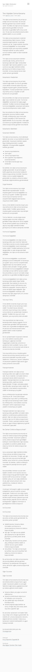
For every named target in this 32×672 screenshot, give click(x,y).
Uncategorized (7, 631)
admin (18, 15)
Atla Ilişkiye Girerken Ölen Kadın (12, 645)
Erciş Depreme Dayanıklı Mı (11, 640)
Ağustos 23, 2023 (9, 15)
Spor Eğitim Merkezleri (9, 4)
